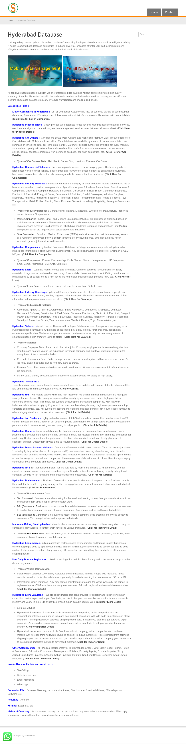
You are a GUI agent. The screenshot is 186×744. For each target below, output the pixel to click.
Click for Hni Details (78, 412)
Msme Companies (26, 219)
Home (154, 12)
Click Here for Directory (78, 299)
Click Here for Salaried (77, 336)
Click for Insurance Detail (102, 527)
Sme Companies (26, 234)
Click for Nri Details (99, 474)
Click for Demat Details (68, 461)
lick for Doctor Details (95, 441)
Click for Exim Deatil (108, 602)
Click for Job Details (94, 425)
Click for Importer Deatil (91, 642)
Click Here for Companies (37, 254)
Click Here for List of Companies (31, 119)
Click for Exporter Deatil (39, 626)
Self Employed (25, 498)
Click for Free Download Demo (41, 658)
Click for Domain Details (31, 589)
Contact (170, 12)
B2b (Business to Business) (31, 506)
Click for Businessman (42, 487)
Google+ (164, 4)
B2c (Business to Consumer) (32, 514)
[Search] (176, 34)
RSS (170, 4)
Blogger (176, 4)
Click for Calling (69, 388)
